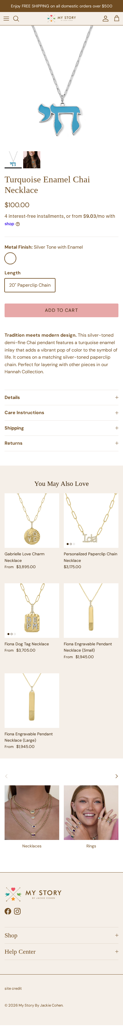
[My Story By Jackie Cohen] (61, 18)
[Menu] (6, 18)
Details (12, 397)
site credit (13, 988)
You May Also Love (61, 483)
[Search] (19, 18)
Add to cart (61, 310)
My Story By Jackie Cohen (41, 1005)
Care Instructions (24, 413)
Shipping (14, 428)
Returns (14, 443)
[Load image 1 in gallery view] (61, 86)
